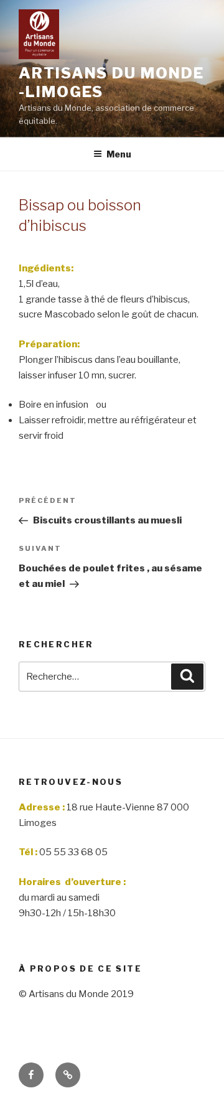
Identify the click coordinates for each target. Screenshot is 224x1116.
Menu (118, 154)
